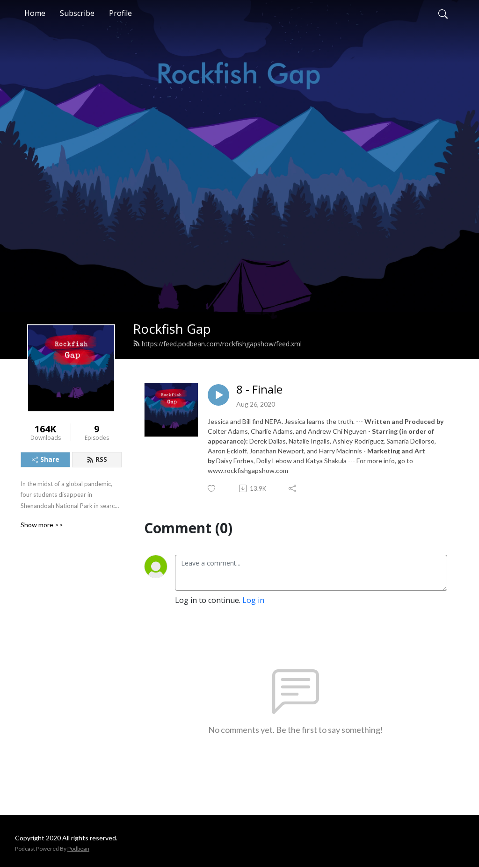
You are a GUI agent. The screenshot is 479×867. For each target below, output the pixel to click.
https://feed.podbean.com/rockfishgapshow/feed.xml (222, 343)
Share (49, 459)
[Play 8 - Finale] (218, 395)
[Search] (443, 13)
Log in (253, 600)
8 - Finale (259, 389)
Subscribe (77, 13)
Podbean (78, 848)
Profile (120, 13)
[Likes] (212, 489)
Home (34, 13)
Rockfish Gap (172, 328)
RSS (101, 459)
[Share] (293, 488)
